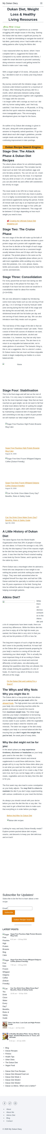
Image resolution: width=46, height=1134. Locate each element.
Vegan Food (10, 1065)
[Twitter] (10, 1103)
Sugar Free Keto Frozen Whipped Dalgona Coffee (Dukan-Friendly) (25, 960)
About (8, 1109)
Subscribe (8, 912)
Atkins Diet (10, 1115)
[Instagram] (15, 1103)
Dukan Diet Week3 (12, 1080)
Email (5, 908)
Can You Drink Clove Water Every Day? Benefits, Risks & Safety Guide (24, 989)
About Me (10, 1112)
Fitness (8, 1054)
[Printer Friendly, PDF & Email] (12, 27)
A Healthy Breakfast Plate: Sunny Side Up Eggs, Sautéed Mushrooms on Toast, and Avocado (24, 1035)
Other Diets (10, 1060)
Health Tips (9, 1057)
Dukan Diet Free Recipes (15, 1071)
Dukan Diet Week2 (12, 1083)
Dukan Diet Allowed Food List (17, 1074)
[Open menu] (41, 3)
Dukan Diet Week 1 (13, 1077)
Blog (7, 1048)
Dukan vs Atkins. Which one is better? (20, 1086)
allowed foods (8, 703)
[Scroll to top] (40, 1131)
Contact (9, 1121)
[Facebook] (4, 1103)
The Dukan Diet (11, 1063)
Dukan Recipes (11, 1051)
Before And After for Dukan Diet (19, 816)
